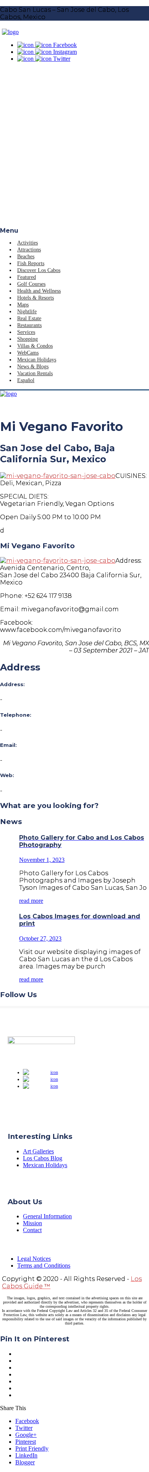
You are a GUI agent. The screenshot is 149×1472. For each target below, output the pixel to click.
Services (26, 332)
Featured (26, 277)
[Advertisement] (74, 148)
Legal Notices (34, 1258)
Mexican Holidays (36, 360)
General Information (47, 1216)
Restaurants (29, 325)
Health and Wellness (39, 291)
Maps (23, 305)
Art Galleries (38, 1151)
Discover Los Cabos (38, 270)
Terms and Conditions (43, 1265)
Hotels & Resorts (35, 298)
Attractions (29, 250)
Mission (32, 1223)
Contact (32, 1230)
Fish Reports (30, 263)
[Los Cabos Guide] (10, 32)
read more (31, 900)
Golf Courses (31, 284)
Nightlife (27, 311)
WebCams (28, 353)
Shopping (27, 339)
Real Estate (29, 318)
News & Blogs (33, 366)
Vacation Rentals (35, 373)
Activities (27, 243)
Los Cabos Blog (42, 1158)
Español (25, 380)
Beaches (25, 256)
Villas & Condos (35, 346)
